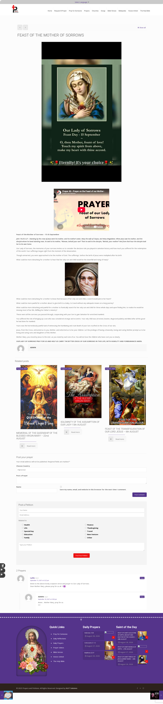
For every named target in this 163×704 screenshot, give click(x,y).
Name (18, 487)
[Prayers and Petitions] (16, 8)
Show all (142, 27)
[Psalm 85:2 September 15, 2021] (156, 695)
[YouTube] (140, 688)
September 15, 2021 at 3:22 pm (39, 580)
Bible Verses (58, 652)
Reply (142, 578)
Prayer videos (58, 648)
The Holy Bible (58, 661)
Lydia (32, 578)
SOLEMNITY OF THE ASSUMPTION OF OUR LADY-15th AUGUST (80, 423)
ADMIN (33, 347)
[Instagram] (143, 688)
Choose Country (23, 466)
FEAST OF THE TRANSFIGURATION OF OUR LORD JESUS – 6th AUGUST (125, 430)
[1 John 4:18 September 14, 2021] (6, 695)
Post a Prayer (22, 475)
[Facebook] (137, 688)
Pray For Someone (60, 634)
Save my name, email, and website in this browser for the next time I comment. (93, 489)
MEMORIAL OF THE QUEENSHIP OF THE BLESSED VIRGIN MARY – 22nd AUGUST (36, 436)
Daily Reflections (59, 638)
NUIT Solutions (71, 688)
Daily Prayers (58, 643)
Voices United (58, 657)
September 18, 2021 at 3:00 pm (47, 599)
